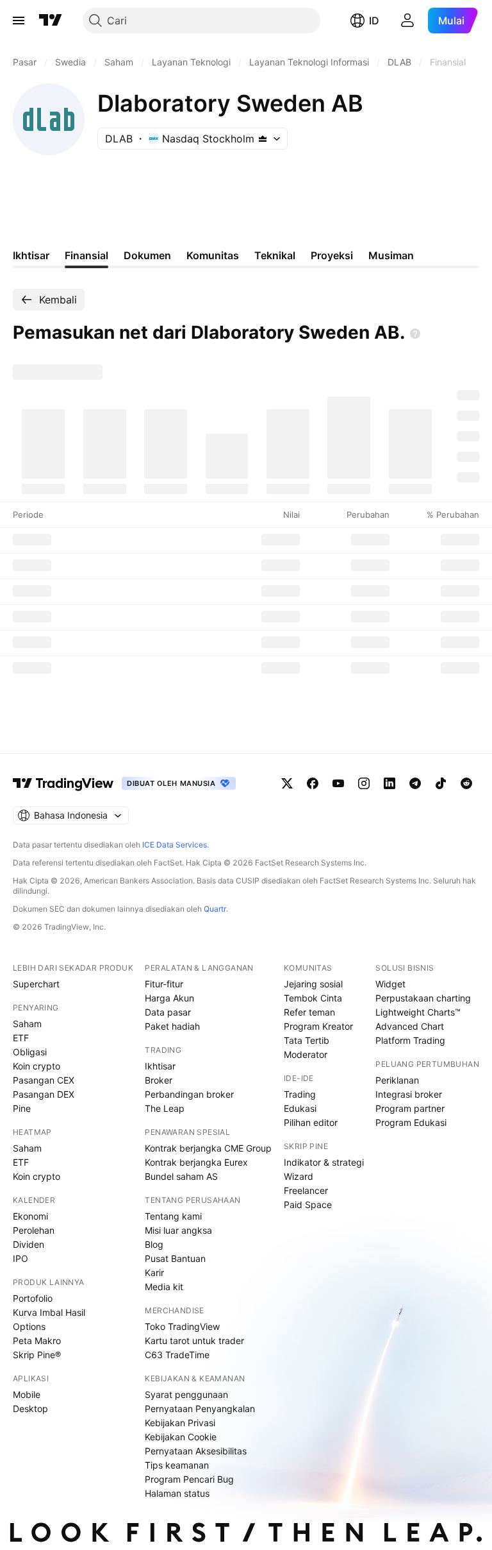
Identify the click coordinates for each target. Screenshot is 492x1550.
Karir (154, 1272)
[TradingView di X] (287, 783)
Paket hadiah (172, 1026)
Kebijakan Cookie (181, 1436)
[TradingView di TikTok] (441, 783)
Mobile (26, 1394)
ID (374, 20)
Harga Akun (169, 997)
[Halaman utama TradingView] (50, 21)
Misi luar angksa (178, 1230)
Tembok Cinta (313, 997)
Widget (390, 983)
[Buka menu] (18, 20)
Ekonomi (30, 1216)
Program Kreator (318, 1026)
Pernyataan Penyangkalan (200, 1408)
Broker (158, 1080)
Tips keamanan (177, 1465)
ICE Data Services (174, 844)
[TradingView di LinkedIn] (389, 783)
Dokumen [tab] (147, 255)
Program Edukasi (411, 1122)
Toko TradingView (182, 1326)
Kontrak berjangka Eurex (196, 1162)
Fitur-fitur (164, 983)
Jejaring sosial (313, 983)
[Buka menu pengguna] (407, 20)
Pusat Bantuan (175, 1258)
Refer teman (309, 1012)
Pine (22, 1108)
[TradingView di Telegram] (415, 783)
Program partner (410, 1108)
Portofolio (33, 1298)
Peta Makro (37, 1340)
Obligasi (30, 1051)
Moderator (305, 1054)
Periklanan (397, 1080)
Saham (27, 1023)
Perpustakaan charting (423, 997)
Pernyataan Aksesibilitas (196, 1450)
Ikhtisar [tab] (31, 255)
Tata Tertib (306, 1040)
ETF (21, 1037)
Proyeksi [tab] (332, 255)
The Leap (164, 1108)
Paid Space (308, 1204)
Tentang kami (173, 1216)
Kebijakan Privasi (180, 1422)
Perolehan (33, 1230)
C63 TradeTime (177, 1354)
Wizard (298, 1176)
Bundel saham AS (181, 1176)
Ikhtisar (160, 1065)
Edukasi (300, 1108)
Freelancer (306, 1190)
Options (29, 1326)
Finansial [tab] (86, 255)
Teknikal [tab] (274, 255)
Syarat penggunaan (186, 1394)
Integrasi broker (408, 1094)
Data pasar (168, 1012)
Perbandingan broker (189, 1094)
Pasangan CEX (43, 1080)
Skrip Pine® (37, 1354)
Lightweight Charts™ (418, 1012)
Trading (300, 1094)
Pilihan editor (311, 1122)
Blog (154, 1244)
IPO (20, 1258)
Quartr (215, 909)
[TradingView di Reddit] (466, 783)
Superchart (36, 983)
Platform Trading (410, 1040)
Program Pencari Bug (189, 1479)
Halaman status (177, 1493)
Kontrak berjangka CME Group (208, 1148)
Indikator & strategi (324, 1162)
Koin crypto (36, 1065)
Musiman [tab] (391, 255)
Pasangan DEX (43, 1094)
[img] (262, 138)
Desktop (30, 1408)
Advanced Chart (409, 1026)
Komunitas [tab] (212, 255)
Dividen (28, 1244)
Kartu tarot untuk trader (194, 1340)
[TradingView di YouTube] (338, 783)
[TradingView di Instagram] (364, 783)
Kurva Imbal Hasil (49, 1312)
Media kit (164, 1286)
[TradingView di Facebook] (313, 783)
